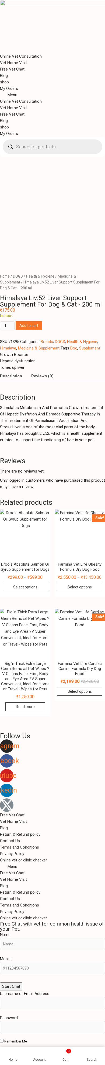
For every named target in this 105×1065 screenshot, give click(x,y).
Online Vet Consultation (21, 56)
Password (9, 1017)
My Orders (9, 88)
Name (5, 934)
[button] (52, 95)
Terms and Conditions (19, 847)
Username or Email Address (24, 993)
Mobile (6, 958)
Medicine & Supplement (39, 348)
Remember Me (15, 1041)
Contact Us (10, 840)
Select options (25, 587)
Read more (25, 707)
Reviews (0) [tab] (42, 376)
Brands (47, 341)
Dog (73, 348)
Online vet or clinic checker (23, 860)
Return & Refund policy (20, 834)
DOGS (18, 276)
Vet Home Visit (13, 62)
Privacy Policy (12, 853)
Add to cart (28, 325)
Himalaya (8, 348)
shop (4, 82)
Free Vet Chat (12, 69)
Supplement (89, 348)
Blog (4, 75)
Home (5, 276)
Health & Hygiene (40, 276)
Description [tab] (11, 376)
